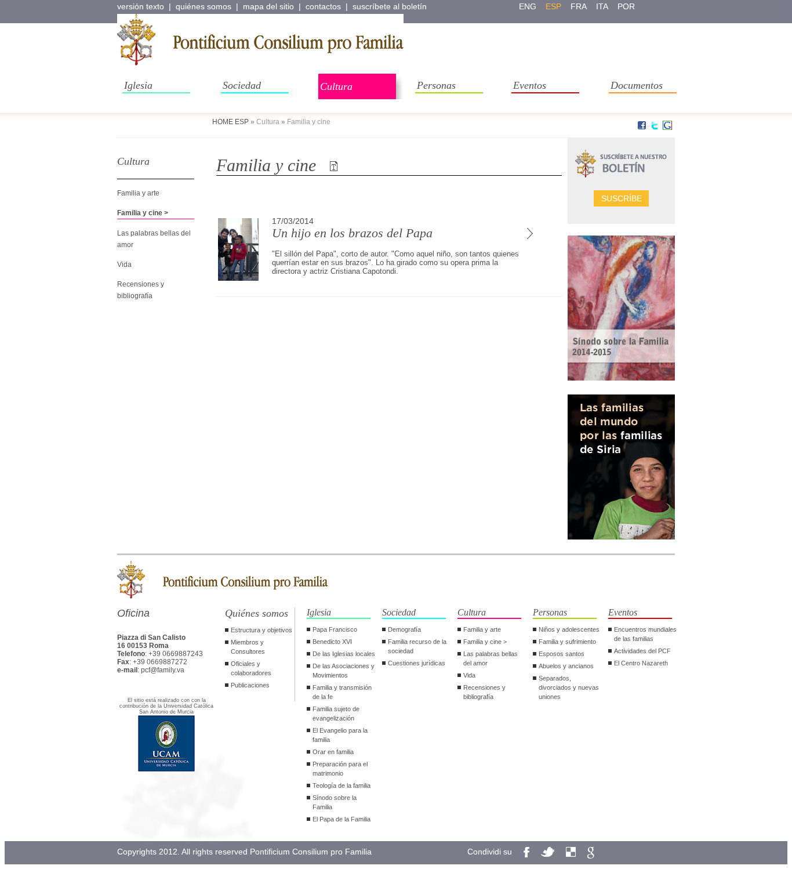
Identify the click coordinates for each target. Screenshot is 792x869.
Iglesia (138, 85)
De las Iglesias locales (344, 653)
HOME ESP (230, 122)
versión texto (140, 6)
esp (553, 6)
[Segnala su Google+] (667, 128)
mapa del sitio (268, 6)
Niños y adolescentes (569, 629)
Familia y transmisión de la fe (342, 692)
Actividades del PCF (642, 650)
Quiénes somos (256, 613)
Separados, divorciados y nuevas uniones (569, 687)
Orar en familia (333, 751)
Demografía (404, 629)
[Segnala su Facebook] (641, 128)
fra (579, 6)
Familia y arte (138, 193)
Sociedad (242, 85)
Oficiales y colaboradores (251, 668)
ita (602, 6)
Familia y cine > (142, 213)
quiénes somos (203, 6)
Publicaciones (250, 685)
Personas (436, 85)
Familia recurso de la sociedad (417, 646)
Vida (124, 264)
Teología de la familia (341, 785)
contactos (323, 6)
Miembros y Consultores (248, 647)
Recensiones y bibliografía (484, 692)
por (626, 6)
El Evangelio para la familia (340, 735)
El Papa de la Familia (341, 819)
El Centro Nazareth (641, 663)
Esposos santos (561, 653)
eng (527, 6)
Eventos (529, 85)
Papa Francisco (335, 629)
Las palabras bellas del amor (490, 658)
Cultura (336, 86)
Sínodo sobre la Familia (335, 802)
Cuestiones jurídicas (416, 663)
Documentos (637, 85)
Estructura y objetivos (261, 630)
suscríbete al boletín (390, 6)
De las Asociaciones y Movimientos (344, 670)
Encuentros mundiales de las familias (645, 634)
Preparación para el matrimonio (340, 769)
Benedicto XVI (332, 641)
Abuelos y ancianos (566, 665)
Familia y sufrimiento (567, 641)
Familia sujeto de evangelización (336, 713)
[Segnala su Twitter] (654, 128)
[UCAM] (166, 770)
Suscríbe (621, 198)
